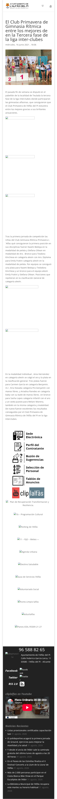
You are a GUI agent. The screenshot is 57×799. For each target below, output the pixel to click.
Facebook (11, 670)
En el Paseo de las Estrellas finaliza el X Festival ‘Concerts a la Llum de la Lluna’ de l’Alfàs (28, 765)
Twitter (13, 677)
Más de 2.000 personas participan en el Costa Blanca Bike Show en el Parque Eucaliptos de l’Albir (26, 776)
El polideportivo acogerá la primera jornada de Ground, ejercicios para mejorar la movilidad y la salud (28, 742)
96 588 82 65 (32, 649)
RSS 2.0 (13, 684)
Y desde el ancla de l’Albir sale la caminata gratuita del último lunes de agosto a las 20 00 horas (28, 753)
